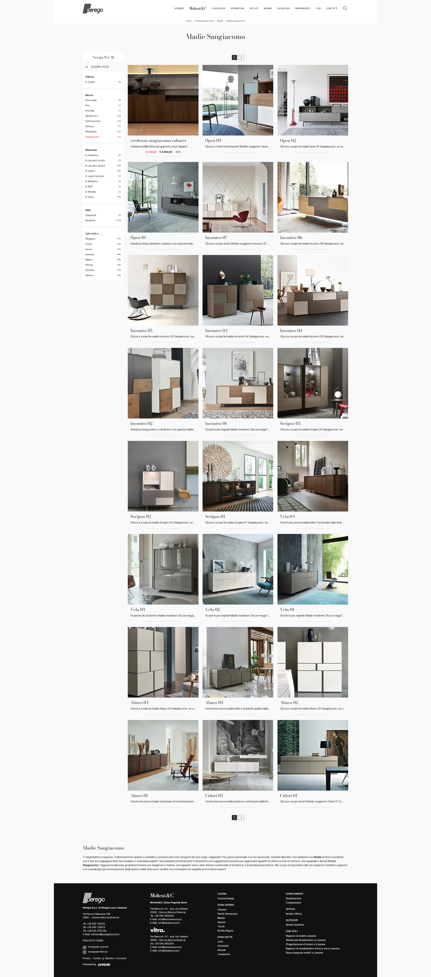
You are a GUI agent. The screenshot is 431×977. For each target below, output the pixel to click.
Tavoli (221, 927)
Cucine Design (226, 899)
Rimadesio (91, 131)
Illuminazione (293, 899)
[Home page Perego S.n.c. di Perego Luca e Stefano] (105, 8)
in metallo (90, 191)
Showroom (237, 8)
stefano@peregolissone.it (105, 934)
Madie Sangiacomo (236, 21)
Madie (220, 21)
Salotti (222, 922)
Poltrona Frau (93, 121)
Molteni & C (91, 116)
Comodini (223, 946)
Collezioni (218, 8)
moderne (90, 220)
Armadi (222, 950)
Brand (268, 8)
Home (189, 21)
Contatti (332, 8)
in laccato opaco (95, 165)
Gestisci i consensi (115, 958)
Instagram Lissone (98, 946)
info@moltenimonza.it (170, 919)
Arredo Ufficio (294, 914)
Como (88, 244)
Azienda (179, 8)
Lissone (89, 254)
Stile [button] (88, 210)
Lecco (88, 249)
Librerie (222, 910)
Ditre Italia (91, 100)
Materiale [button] (91, 149)
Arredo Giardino (295, 925)
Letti (220, 942)
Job (318, 8)
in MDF (89, 186)
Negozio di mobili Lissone (301, 936)
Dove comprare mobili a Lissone (304, 953)
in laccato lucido (95, 160)
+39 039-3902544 (164, 915)
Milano (89, 259)
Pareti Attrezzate (227, 914)
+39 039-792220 (96, 923)
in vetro (89, 197)
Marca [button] (89, 95)
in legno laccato (94, 176)
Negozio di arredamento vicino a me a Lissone (312, 949)
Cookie (97, 958)
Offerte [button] (89, 76)
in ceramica (91, 155)
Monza (89, 265)
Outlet (254, 8)
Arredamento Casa (204, 21)
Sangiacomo (92, 137)
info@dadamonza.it (169, 923)
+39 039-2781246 (96, 930)
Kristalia (89, 110)
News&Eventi (303, 8)
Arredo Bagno (225, 931)
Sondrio (89, 270)
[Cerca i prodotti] (345, 8)
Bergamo (90, 238)
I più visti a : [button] (92, 233)
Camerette (224, 954)
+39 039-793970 (96, 927)
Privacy (87, 958)
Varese (89, 275)
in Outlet (90, 82)
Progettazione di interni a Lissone (305, 944)
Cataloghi (283, 8)
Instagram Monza (97, 951)
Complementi (293, 903)
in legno (90, 171)
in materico (91, 181)
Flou (87, 105)
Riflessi (89, 126)
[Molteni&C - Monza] (198, 8)
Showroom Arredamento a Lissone (306, 940)
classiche (90, 215)
